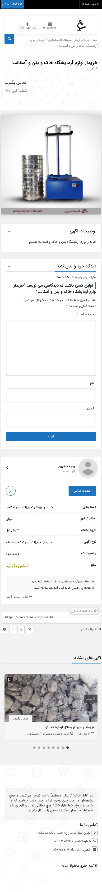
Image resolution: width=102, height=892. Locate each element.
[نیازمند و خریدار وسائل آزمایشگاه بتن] (51, 699)
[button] (51, 231)
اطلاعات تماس (82, 490)
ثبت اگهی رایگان (27, 28)
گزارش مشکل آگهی (17, 597)
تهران (91, 68)
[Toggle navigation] (10, 27)
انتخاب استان (11, 4)
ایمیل (90, 408)
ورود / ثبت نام (89, 4)
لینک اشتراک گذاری (82, 611)
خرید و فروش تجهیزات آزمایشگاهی (68, 40)
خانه (95, 40)
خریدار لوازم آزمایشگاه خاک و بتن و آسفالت (54, 62)
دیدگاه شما (85, 314)
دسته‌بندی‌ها (49, 28)
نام (92, 383)
